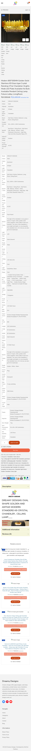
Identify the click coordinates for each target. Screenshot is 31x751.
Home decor (16, 457)
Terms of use (5, 734)
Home (3, 712)
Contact (4, 721)
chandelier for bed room (15, 463)
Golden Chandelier (6, 471)
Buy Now (15, 450)
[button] (6, 447)
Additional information (10, 529)
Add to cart (14, 442)
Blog (3, 723)
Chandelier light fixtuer (21, 469)
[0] (28, 3)
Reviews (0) (7, 534)
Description (6, 486)
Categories (5, 715)
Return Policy (5, 732)
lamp (12, 471)
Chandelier (10, 457)
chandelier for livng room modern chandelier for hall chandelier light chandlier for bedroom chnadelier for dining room (15, 467)
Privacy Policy (5, 737)
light (15, 471)
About (3, 718)
